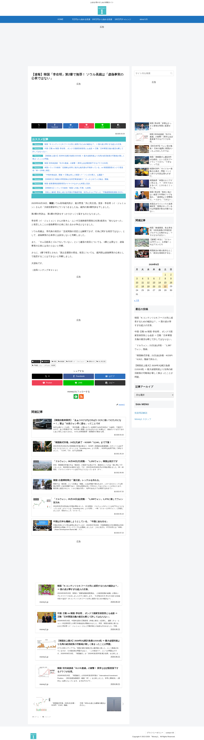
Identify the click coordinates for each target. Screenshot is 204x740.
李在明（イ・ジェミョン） (76, 361)
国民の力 (92, 361)
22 (165, 286)
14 (159, 282)
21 (159, 286)
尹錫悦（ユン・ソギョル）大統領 (44, 365)
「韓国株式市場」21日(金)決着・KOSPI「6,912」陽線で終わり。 (153, 357)
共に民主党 (101, 361)
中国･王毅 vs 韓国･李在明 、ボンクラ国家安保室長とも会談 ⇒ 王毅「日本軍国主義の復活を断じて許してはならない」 (154, 335)
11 (143, 282)
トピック (37, 361)
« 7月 (136, 300)
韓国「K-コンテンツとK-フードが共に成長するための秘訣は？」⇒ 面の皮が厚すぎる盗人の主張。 (154, 322)
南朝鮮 (62, 361)
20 (154, 286)
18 (142, 286)
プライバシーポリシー (155, 733)
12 (148, 282)
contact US (170, 733)
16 (171, 282)
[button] (118, 125)
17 (137, 286)
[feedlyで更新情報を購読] (76, 396)
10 (137, 282)
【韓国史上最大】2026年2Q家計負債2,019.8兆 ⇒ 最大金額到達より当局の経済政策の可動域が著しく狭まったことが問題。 (154, 371)
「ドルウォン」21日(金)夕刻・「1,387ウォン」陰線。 (153, 347)
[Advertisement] (102, 45)
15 (165, 282)
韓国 (54, 361)
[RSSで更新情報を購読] (81, 396)
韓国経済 (46, 361)
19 (148, 286)
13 (154, 282)
